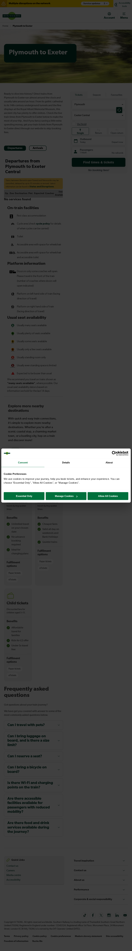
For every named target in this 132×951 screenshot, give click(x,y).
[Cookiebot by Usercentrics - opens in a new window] (114, 453)
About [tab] (109, 462)
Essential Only (24, 496)
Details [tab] (66, 462)
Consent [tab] (23, 462)
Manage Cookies (64, 496)
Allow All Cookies (108, 496)
